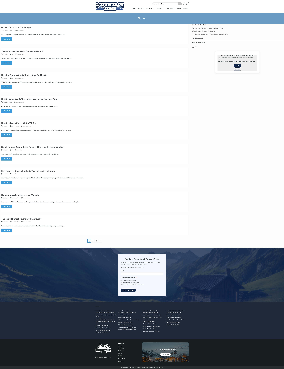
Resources (169, 8)
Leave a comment (20, 30)
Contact (185, 8)
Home (133, 8)
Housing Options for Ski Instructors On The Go (24, 75)
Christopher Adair (15, 126)
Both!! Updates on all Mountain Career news (133, 284)
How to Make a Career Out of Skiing (18, 123)
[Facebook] (119, 361)
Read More (7, 39)
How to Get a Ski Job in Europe (16, 27)
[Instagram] (121, 361)
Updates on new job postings (129, 280)
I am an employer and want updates (130, 282)
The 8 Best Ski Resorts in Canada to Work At (22, 51)
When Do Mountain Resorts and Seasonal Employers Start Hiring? (210, 34)
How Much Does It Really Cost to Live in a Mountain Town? (208, 28)
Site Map (161, 367)
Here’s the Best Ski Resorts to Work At (20, 195)
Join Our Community (128, 290)
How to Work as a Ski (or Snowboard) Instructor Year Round (30, 99)
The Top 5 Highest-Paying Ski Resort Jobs (21, 218)
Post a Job (149, 8)
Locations (159, 8)
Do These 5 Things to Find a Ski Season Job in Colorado (28, 171)
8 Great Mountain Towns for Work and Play (204, 31)
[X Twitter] (123, 361)
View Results (237, 70)
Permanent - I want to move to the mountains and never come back (236, 61)
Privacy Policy (145, 367)
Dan (11, 30)
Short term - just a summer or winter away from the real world (237, 57)
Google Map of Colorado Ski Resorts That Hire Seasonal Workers (32, 147)
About (179, 8)
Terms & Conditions (153, 367)
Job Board (141, 8)
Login (186, 4)
